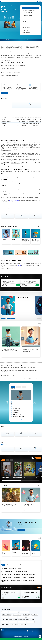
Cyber (11, 460)
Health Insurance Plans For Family (24, 612)
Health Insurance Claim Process (17, 614)
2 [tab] (30, 480)
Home (2, 39)
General (3, 564)
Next (40, 318)
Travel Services (8, 429)
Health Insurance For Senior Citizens (6, 614)
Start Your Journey (8, 318)
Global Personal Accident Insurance (6, 624)
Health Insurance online (5, 612)
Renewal (19, 564)
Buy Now (4, 92)
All (2, 444)
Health (3, 429)
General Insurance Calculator (10, 39)
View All (39, 226)
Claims (14, 564)
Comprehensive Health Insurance (13, 612)
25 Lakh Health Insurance (5, 619)
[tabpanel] (7, 215)
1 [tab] (11, 480)
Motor (10, 444)
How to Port (13, 388)
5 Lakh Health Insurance (21, 619)
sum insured (34, 193)
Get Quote (30, 7)
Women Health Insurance (34, 614)
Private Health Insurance (15, 624)
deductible (19, 265)
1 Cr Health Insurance (23, 624)
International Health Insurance (30, 619)
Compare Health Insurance (26, 614)
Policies (8, 564)
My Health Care (4, 211)
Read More (4, 510)
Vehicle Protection (15, 429)
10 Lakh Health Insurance (13, 619)
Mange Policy (22, 429)
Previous (38, 318)
